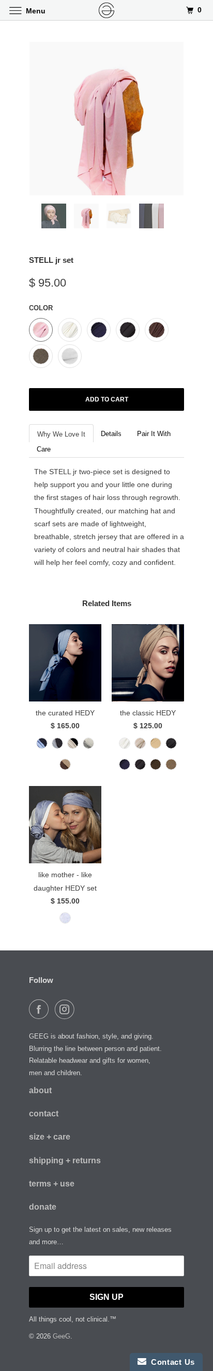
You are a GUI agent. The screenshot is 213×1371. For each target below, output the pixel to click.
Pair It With (154, 434)
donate (42, 1206)
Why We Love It (61, 434)
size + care (49, 1136)
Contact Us (170, 1362)
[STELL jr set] (106, 118)
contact (43, 1113)
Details (111, 434)
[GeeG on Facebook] (41, 1009)
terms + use (51, 1183)
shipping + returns (65, 1160)
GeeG (61, 1336)
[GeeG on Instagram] (67, 1009)
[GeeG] (106, 10)
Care (44, 449)
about (40, 1090)
